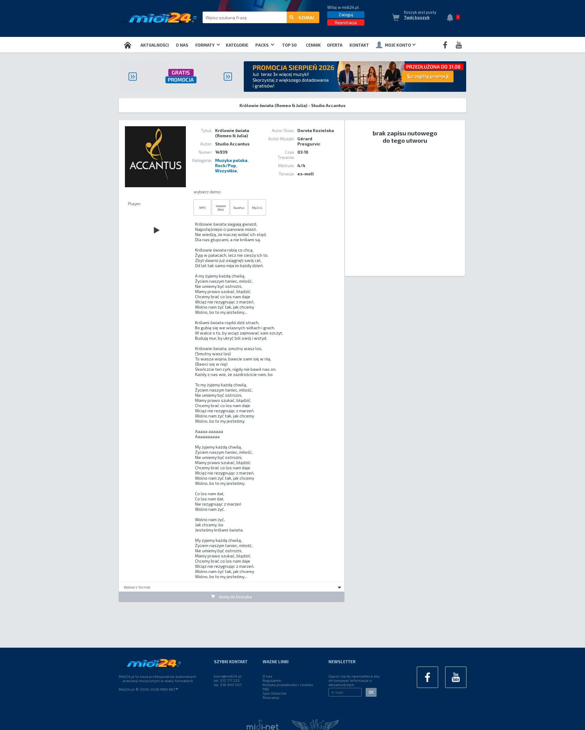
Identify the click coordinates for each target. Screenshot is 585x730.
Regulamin (272, 680)
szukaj (306, 17)
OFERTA (334, 45)
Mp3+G (257, 207)
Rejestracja (346, 22)
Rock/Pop (225, 165)
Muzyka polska (231, 160)
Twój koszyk (417, 17)
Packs (262, 45)
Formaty (205, 45)
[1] (451, 18)
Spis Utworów (274, 693)
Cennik (313, 45)
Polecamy (271, 697)
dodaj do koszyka (235, 596)
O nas (182, 45)
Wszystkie (226, 170)
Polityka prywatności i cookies (288, 684)
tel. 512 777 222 (227, 680)
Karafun (238, 207)
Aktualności (154, 45)
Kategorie (237, 45)
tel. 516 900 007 (228, 684)
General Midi (221, 207)
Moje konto (398, 45)
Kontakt (359, 45)
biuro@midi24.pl (228, 676)
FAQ (266, 689)
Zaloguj (346, 14)
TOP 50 (289, 45)
